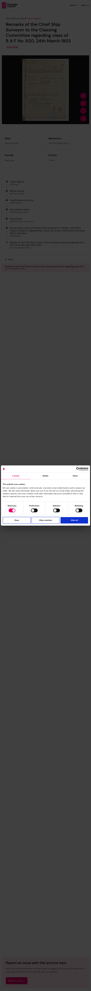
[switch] (34, 510)
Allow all (74, 520)
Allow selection (45, 520)
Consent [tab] (15, 476)
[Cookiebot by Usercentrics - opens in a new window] (78, 469)
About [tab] (75, 476)
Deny (17, 520)
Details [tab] (45, 476)
